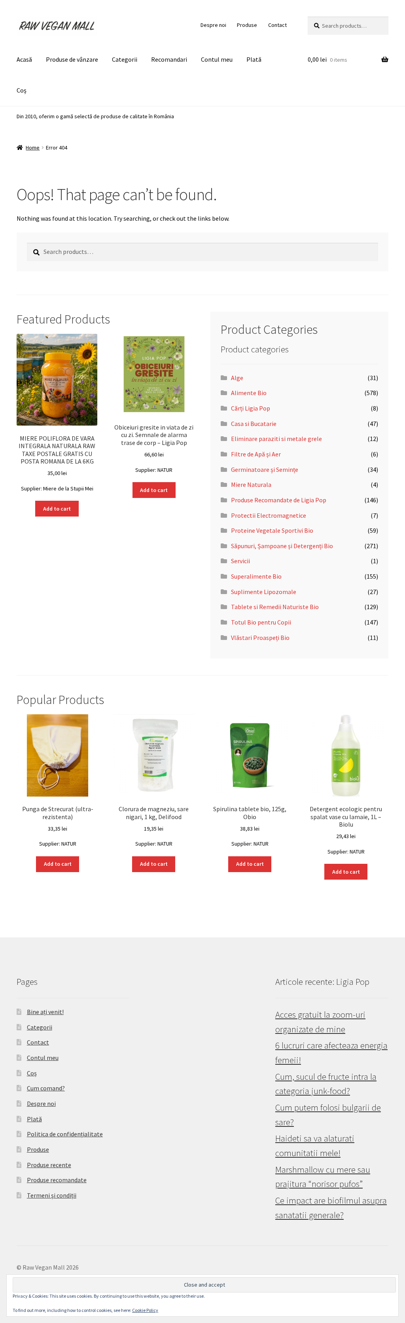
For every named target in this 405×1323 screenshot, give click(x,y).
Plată (253, 59)
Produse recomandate (57, 1180)
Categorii (124, 59)
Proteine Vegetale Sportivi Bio (272, 530)
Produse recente (49, 1165)
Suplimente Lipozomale (263, 592)
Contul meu (217, 59)
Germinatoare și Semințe (264, 469)
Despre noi (213, 24)
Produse (247, 24)
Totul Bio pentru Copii (261, 622)
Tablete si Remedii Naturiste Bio (275, 607)
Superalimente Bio (256, 576)
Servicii (240, 561)
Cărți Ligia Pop (250, 408)
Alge (237, 378)
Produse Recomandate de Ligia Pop (278, 500)
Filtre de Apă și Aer (256, 454)
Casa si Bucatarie (253, 424)
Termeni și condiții (51, 1195)
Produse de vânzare (72, 59)
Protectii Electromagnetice (268, 515)
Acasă (24, 59)
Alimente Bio (249, 393)
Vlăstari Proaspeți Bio (260, 638)
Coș (21, 90)
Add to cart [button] (57, 508)
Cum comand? (46, 1088)
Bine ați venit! (45, 1012)
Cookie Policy (145, 1310)
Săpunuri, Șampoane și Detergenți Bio (282, 546)
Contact (277, 24)
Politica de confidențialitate (65, 1134)
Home (33, 147)
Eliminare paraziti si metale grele (276, 439)
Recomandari (169, 59)
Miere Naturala (251, 484)
